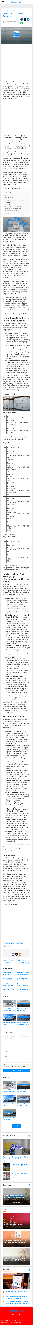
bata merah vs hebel (10, 140)
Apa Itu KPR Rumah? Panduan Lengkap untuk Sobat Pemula (23, 973)
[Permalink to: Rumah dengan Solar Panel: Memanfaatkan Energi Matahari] (9, 1017)
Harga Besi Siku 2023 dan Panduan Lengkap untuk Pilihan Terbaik (23, 961)
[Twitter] (16, 954)
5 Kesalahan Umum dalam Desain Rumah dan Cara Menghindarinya (20, 1165)
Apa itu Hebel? (9, 198)
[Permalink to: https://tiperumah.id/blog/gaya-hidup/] (29, 1185)
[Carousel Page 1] (14, 1202)
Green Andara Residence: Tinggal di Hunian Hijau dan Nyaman (16, 1297)
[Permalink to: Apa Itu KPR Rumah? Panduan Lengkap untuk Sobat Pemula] (9, 1003)
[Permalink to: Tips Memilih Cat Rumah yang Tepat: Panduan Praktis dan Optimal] (16, 1147)
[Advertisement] (16, 63)
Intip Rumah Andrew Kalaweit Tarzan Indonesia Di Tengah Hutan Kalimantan (17, 1302)
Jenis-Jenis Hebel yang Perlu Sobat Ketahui (15, 201)
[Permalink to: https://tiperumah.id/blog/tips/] (29, 1210)
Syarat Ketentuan (16, 1322)
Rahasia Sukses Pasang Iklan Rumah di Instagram (17, 1292)
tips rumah (7, 946)
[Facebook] (13, 954)
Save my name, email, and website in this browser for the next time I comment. (16, 1065)
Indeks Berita (5, 1322)
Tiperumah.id (7, 882)
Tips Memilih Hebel (11, 211)
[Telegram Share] (28, 19)
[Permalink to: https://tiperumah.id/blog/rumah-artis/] (29, 1270)
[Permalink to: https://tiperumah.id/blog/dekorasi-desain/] (29, 1135)
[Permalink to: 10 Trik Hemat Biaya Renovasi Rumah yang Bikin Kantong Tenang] (6, 1176)
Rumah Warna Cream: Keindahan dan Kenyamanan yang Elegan (22, 984)
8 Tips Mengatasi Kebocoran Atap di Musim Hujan (23, 1009)
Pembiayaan (6, 21)
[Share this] (21, 19)
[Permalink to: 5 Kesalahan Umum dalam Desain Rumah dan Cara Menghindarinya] (6, 1167)
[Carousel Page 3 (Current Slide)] (19, 1202)
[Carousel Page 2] (16, 1202)
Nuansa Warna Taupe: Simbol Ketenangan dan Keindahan (8, 979)
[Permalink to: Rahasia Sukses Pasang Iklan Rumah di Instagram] (16, 1281)
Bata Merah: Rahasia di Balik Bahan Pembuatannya (9, 961)
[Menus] (2, 2)
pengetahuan (20, 943)
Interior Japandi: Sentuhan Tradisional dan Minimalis (23, 979)
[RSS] (20, 954)
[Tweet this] (25, 19)
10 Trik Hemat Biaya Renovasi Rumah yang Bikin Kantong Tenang (21, 1174)
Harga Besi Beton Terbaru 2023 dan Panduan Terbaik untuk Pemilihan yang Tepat (23, 990)
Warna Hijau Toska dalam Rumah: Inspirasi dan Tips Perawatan (8, 990)
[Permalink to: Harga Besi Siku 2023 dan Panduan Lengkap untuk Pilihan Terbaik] (9, 1112)
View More (16, 1126)
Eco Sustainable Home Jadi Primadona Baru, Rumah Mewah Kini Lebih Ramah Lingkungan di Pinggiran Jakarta (8, 973)
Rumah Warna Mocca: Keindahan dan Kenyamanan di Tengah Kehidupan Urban (9, 984)
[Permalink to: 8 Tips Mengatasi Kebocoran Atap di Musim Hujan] (23, 1003)
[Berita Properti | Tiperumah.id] (16, 2)
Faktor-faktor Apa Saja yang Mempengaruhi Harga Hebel (13, 207)
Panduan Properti (9, 943)
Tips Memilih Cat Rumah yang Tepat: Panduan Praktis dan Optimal (15, 1158)
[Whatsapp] (21, 23)
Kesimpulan (8, 213)
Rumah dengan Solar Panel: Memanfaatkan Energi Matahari (9, 1023)
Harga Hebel (9, 204)
